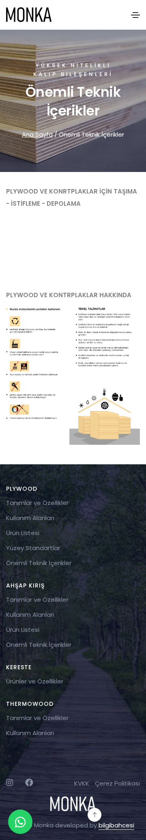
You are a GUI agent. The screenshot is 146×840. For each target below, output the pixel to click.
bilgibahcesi (116, 825)
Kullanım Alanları (30, 518)
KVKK (81, 783)
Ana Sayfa (37, 134)
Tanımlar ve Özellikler (37, 502)
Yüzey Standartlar (33, 548)
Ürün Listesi (22, 533)
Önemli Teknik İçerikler (38, 563)
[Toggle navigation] (135, 15)
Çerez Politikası (117, 783)
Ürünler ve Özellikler (34, 681)
